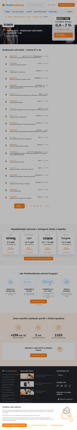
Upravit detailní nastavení (56, 425)
